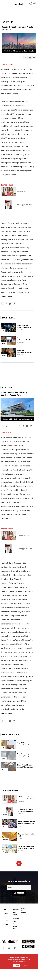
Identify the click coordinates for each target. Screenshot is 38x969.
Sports (6, 921)
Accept (17, 965)
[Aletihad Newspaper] (19, 4)
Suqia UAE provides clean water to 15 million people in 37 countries (24, 744)
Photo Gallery (15, 913)
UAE (5, 909)
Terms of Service (23, 910)
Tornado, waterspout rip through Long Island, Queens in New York (25, 755)
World (6, 913)
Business (6, 917)
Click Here (23, 959)
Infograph (16, 909)
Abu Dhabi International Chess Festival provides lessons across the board (24, 351)
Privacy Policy (15, 927)
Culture (6, 925)
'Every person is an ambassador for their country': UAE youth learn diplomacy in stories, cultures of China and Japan (24, 339)
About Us (15, 922)
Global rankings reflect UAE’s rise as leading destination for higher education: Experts (24, 326)
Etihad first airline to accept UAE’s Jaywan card (24, 766)
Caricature (16, 918)
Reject (24, 965)
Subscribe (19, 893)
